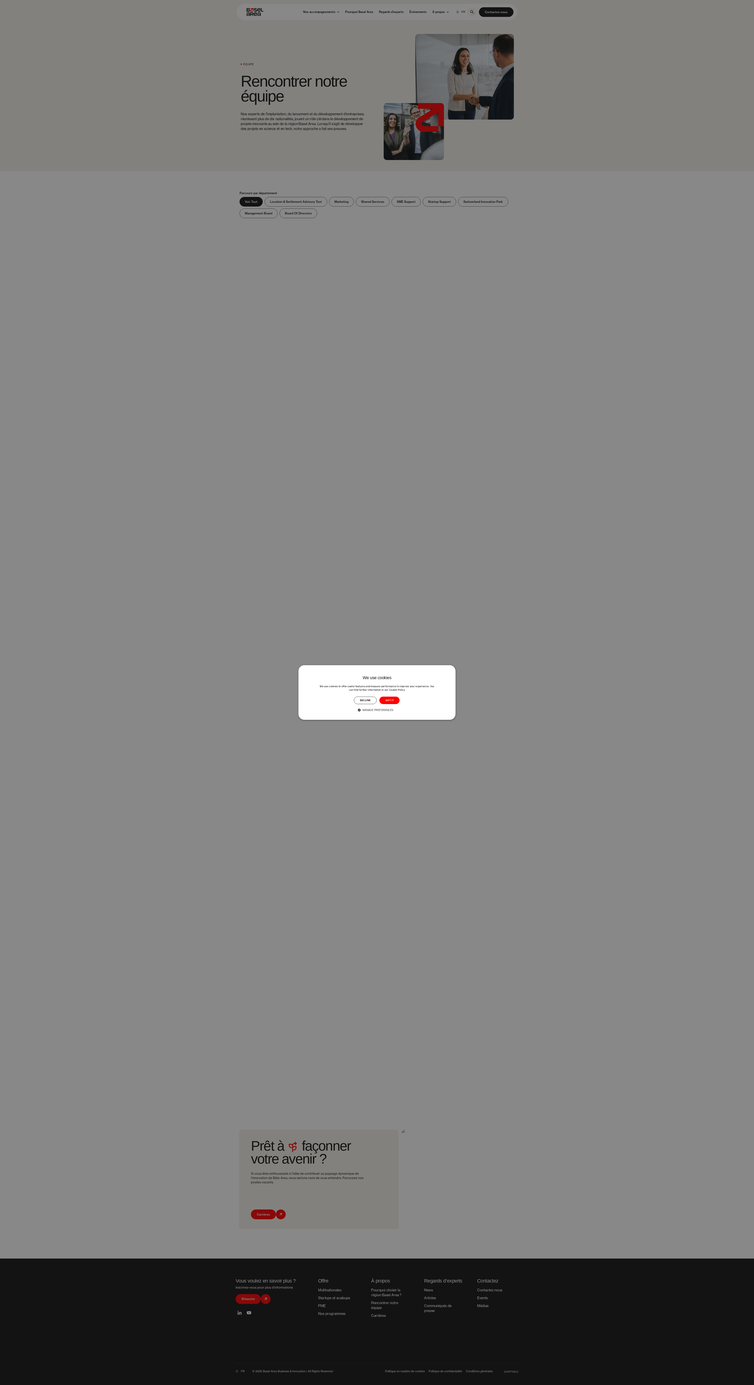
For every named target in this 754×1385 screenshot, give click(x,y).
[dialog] (377, 692)
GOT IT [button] (389, 700)
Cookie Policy (397, 689)
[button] (377, 710)
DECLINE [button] (365, 700)
